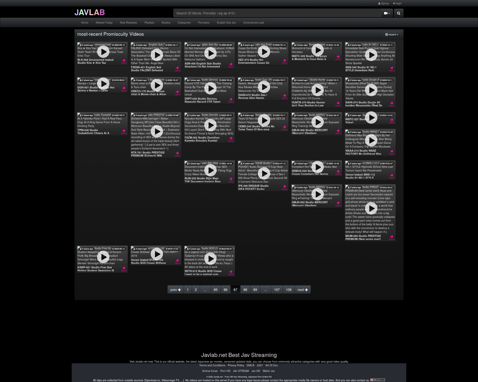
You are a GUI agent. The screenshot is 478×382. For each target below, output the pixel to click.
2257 (260, 365)
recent (394, 34)
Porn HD (225, 371)
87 (235, 289)
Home (84, 22)
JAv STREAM (241, 371)
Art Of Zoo (272, 365)
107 (277, 289)
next (301, 289)
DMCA (250, 365)
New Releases (128, 22)
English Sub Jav (226, 22)
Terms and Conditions (212, 365)
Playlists (149, 22)
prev (174, 289)
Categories (184, 22)
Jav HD (256, 371)
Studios (166, 22)
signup (384, 3)
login (398, 3)
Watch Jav (269, 371)
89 (255, 289)
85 (216, 289)
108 (288, 289)
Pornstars (203, 22)
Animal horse (210, 371)
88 (245, 289)
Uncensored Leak (253, 22)
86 (225, 289)
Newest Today (104, 22)
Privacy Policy (236, 365)
